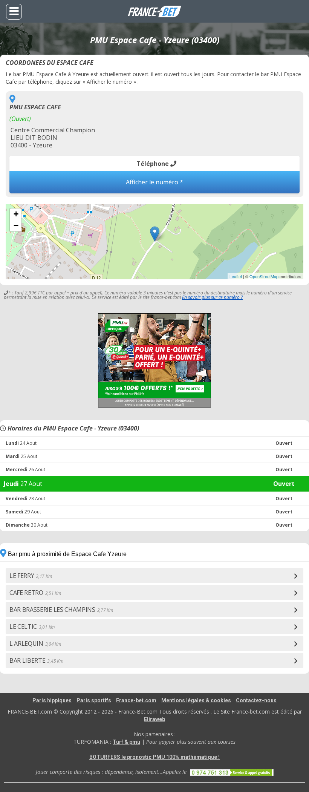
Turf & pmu (126, 742)
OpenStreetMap (263, 276)
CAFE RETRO (35, 592)
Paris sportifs (93, 700)
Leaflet (235, 276)
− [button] (16, 225)
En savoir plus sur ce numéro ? (212, 297)
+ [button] (16, 214)
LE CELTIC (32, 626)
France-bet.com (136, 700)
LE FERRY (30, 575)
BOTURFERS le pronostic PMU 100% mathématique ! (154, 757)
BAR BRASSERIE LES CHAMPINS (61, 609)
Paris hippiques (52, 700)
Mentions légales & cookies (196, 700)
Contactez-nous (256, 700)
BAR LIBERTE (36, 660)
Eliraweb (154, 719)
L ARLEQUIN (35, 643)
